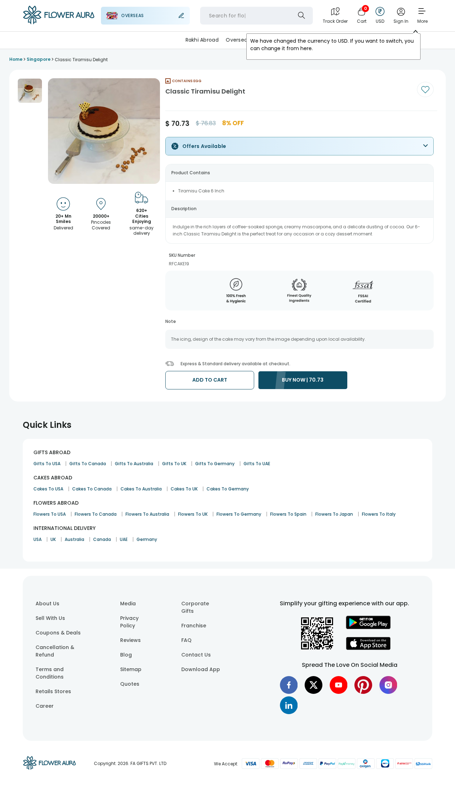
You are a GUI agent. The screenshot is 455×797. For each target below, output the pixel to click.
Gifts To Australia (134, 464)
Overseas (238, 39)
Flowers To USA (49, 514)
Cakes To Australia (141, 489)
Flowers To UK (193, 514)
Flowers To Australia (147, 514)
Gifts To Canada (87, 464)
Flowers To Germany (238, 514)
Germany (146, 539)
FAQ (186, 640)
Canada (102, 539)
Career (45, 706)
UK (53, 539)
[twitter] (313, 685)
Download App (200, 669)
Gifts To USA (46, 464)
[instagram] (388, 685)
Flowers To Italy (379, 514)
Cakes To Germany (228, 489)
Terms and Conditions (50, 673)
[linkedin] (289, 705)
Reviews (130, 640)
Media (128, 603)
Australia (74, 539)
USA (37, 539)
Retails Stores (53, 691)
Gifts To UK (174, 464)
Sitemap (130, 669)
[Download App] (368, 627)
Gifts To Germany (215, 464)
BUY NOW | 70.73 (302, 379)
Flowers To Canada (96, 514)
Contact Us (196, 654)
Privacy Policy (129, 622)
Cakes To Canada (92, 489)
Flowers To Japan (334, 514)
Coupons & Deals (58, 632)
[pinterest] (363, 685)
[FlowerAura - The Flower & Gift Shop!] (59, 22)
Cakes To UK (184, 489)
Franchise (193, 625)
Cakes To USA (48, 489)
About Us (47, 603)
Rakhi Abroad (202, 39)
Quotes (129, 683)
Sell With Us (50, 618)
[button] (30, 91)
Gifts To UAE (256, 464)
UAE (124, 539)
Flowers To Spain (288, 514)
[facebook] (289, 685)
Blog (126, 654)
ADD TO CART (209, 379)
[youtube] (338, 685)
